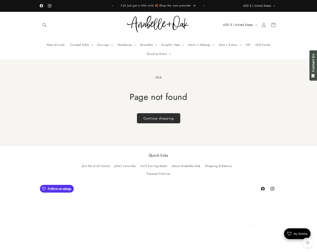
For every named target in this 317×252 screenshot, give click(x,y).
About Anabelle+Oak (186, 166)
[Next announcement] (204, 6)
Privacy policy (105, 246)
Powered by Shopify (80, 246)
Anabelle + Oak (59, 246)
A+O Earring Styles (153, 166)
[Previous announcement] (112, 6)
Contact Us (313, 64)
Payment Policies (158, 174)
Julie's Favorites (125, 166)
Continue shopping (158, 118)
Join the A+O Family (96, 166)
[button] (44, 25)
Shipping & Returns (218, 166)
